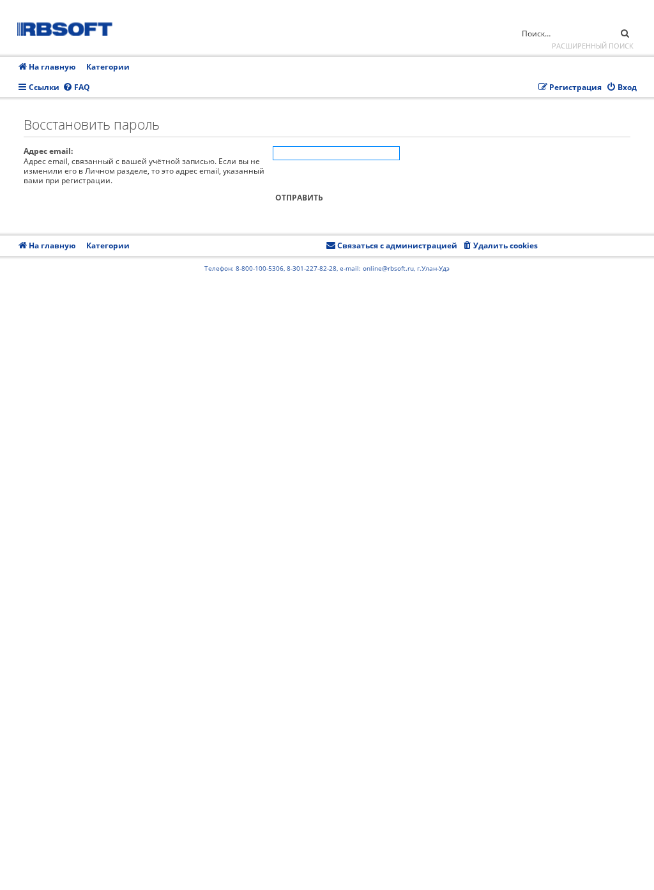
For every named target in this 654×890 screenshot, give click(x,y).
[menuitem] (76, 87)
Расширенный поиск (593, 45)
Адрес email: (48, 151)
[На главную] (69, 27)
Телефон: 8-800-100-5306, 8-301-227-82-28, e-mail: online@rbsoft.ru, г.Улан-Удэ (327, 268)
